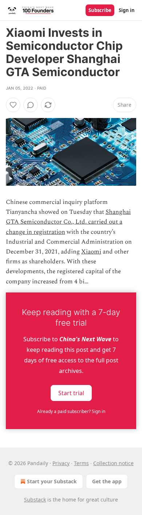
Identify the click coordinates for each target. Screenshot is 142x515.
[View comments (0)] (30, 105)
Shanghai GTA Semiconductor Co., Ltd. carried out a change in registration (68, 221)
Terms (81, 463)
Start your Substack (52, 481)
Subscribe (99, 10)
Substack (35, 499)
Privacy (61, 463)
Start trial (71, 393)
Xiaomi (91, 251)
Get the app (107, 481)
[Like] (13, 105)
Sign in (127, 10)
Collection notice (113, 463)
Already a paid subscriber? (71, 411)
